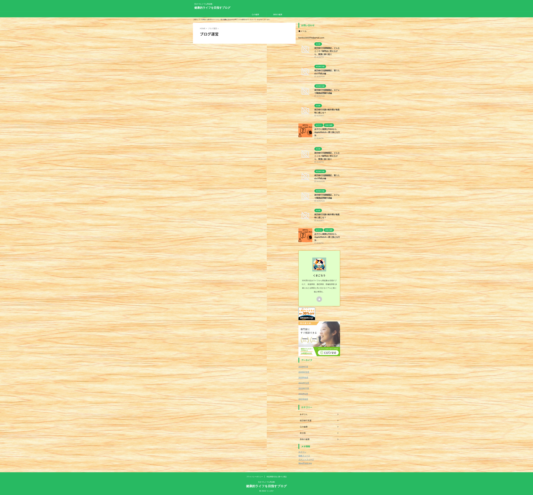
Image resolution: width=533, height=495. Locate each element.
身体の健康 (277, 14)
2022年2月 (303, 394)
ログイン (302, 452)
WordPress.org (305, 463)
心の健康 (255, 14)
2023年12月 (303, 383)
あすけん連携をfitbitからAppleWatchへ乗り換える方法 (327, 132)
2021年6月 (303, 399)
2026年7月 (303, 366)
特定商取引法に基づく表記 (277, 477)
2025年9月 (303, 377)
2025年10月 (303, 372)
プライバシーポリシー (254, 477)
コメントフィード (306, 459)
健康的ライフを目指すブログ (212, 7)
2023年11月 (303, 388)
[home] (319, 299)
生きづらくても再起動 (266, 482)
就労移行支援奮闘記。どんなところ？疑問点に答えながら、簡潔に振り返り (327, 51)
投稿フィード (304, 456)
